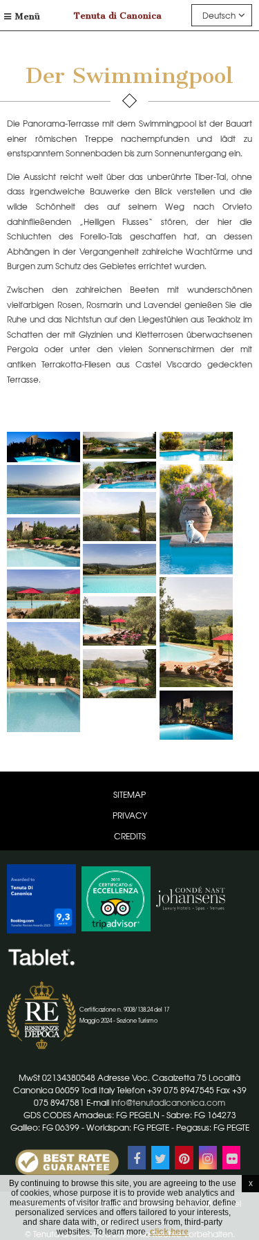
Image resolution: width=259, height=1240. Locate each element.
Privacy (130, 815)
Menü (27, 16)
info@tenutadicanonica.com (168, 1102)
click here (169, 1232)
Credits (130, 836)
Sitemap (129, 794)
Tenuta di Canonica (118, 15)
